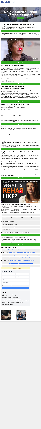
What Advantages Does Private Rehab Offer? (10, 297)
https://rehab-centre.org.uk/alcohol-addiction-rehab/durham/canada (22, 252)
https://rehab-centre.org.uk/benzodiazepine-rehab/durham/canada (22, 260)
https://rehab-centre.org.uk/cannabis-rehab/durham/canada (20, 257)
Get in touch (20, 17)
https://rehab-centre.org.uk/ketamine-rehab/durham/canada (21, 263)
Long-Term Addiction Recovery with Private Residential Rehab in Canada (15, 300)
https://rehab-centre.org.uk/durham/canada (16, 249)
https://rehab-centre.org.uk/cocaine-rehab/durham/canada (20, 265)
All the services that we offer (7, 304)
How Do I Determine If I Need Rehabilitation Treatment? (12, 302)
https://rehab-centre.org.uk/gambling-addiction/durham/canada (25, 255)
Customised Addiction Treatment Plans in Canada (11, 299)
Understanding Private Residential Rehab (10, 295)
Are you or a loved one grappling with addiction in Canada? (13, 294)
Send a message (15, 287)
